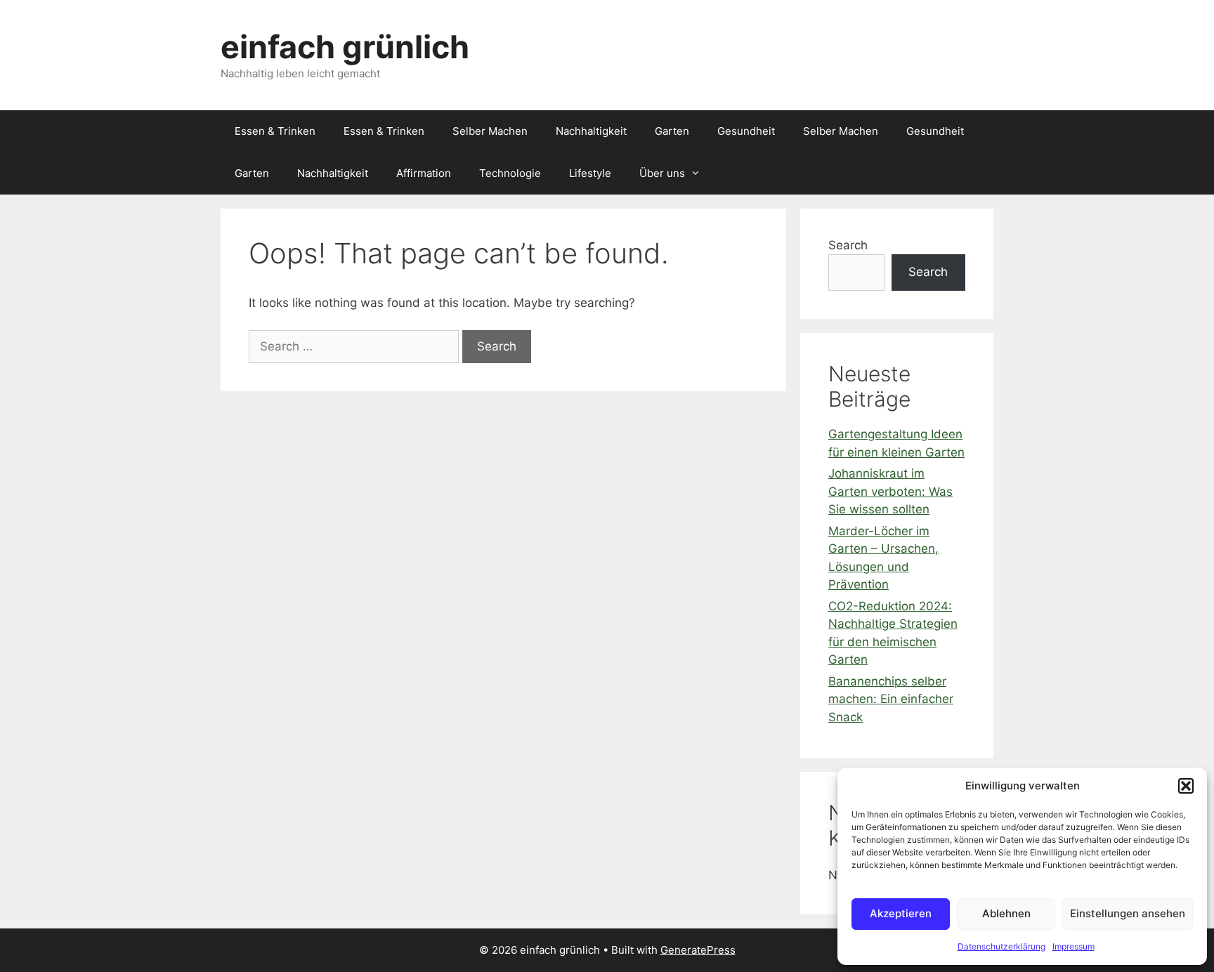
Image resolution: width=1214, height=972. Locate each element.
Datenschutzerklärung (1001, 946)
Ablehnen (1006, 913)
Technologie (510, 173)
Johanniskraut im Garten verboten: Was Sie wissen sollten (890, 491)
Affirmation (423, 173)
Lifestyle (590, 173)
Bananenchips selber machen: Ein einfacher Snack (890, 699)
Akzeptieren (901, 913)
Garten (672, 131)
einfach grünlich (345, 46)
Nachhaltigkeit (591, 131)
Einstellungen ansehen (1127, 913)
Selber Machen (490, 131)
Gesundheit (746, 131)
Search (848, 245)
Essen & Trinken (275, 131)
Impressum (1073, 946)
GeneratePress (698, 950)
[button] (1186, 786)
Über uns (662, 173)
